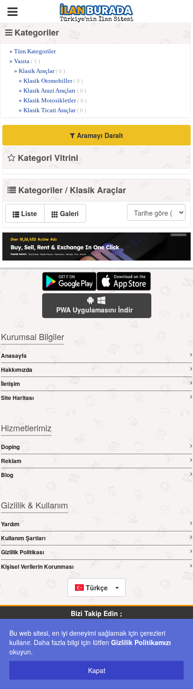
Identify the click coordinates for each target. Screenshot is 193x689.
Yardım (10, 524)
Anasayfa (14, 355)
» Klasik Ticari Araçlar (52, 110)
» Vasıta (24, 61)
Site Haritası (17, 397)
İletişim (10, 383)
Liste (28, 213)
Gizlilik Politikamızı (141, 642)
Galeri (68, 213)
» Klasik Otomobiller (51, 80)
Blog (7, 475)
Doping (10, 446)
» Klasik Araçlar (39, 70)
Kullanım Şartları (23, 538)
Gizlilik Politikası (22, 552)
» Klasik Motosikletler (53, 100)
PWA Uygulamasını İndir (94, 309)
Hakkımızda (16, 369)
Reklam (11, 461)
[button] (96, 587)
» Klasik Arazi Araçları (52, 90)
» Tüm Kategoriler (32, 51)
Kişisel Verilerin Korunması (37, 566)
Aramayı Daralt (99, 135)
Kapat (96, 670)
